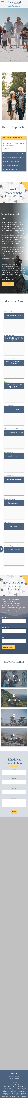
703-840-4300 (16, 1076)
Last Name (5, 627)
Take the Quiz (8, 647)
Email (3, 637)
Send (14, 811)
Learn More (6, 148)
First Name (5, 617)
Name (14, 769)
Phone (14, 788)
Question (14, 798)
